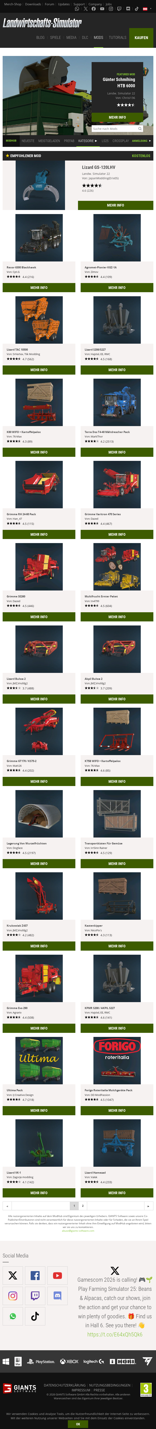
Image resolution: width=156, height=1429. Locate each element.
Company (95, 4)
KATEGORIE (86, 141)
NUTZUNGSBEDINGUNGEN (109, 1385)
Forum (49, 4)
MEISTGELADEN (49, 141)
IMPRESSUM (81, 1390)
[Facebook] (94, 8)
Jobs (109, 4)
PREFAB (69, 141)
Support (79, 4)
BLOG (40, 37)
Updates (64, 4)
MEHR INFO (117, 117)
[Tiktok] (137, 8)
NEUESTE (28, 141)
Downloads (33, 4)
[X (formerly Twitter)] (86, 8)
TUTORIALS (117, 37)
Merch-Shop (12, 4)
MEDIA (71, 37)
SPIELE (55, 37)
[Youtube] (102, 8)
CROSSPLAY (121, 141)
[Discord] (128, 8)
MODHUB (11, 140)
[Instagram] (111, 8)
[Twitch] (119, 8)
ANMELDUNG (139, 140)
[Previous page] (148, 1206)
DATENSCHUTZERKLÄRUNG (65, 1385)
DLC (85, 37)
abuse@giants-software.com (78, 1230)
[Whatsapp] (77, 8)
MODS (98, 37)
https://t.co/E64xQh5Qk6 (115, 1334)
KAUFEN (141, 37)
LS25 (105, 141)
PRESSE (99, 1390)
